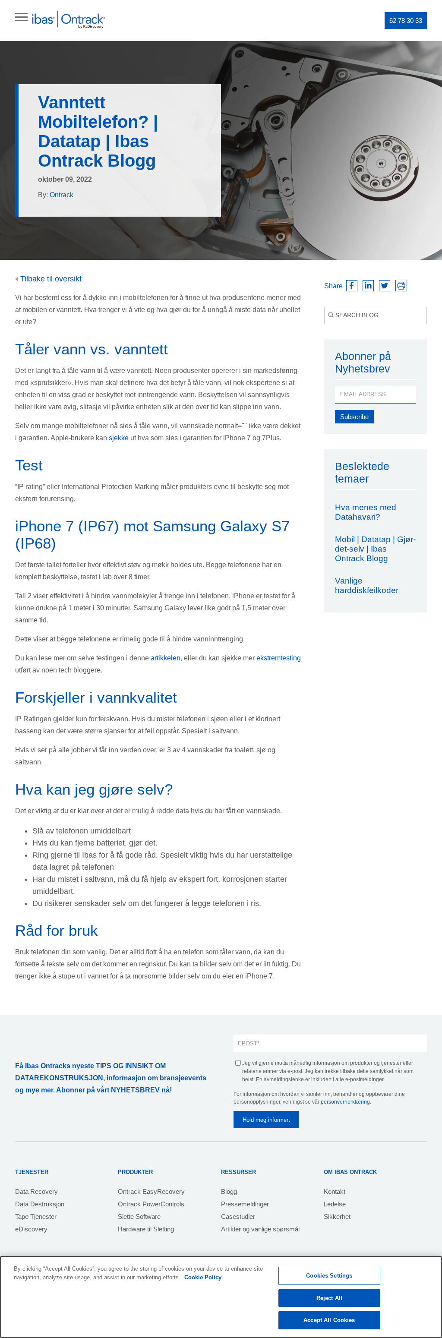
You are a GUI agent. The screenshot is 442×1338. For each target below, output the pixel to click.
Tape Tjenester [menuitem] (36, 1216)
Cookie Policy (202, 1277)
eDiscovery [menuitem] (31, 1229)
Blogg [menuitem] (229, 1191)
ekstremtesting (278, 658)
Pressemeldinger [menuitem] (245, 1204)
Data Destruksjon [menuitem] (39, 1204)
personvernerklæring (345, 1102)
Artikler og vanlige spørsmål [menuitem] (260, 1229)
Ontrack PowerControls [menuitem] (151, 1204)
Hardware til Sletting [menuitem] (146, 1229)
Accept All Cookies (329, 1320)
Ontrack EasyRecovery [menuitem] (151, 1191)
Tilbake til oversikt (50, 279)
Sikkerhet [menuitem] (337, 1216)
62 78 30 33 (405, 20)
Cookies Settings (329, 1275)
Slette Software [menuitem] (139, 1216)
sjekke (119, 438)
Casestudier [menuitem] (238, 1216)
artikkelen (165, 658)
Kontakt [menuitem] (334, 1191)
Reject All (329, 1298)
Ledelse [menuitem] (335, 1204)
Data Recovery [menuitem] (36, 1191)
